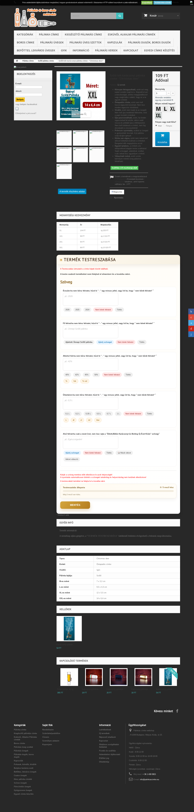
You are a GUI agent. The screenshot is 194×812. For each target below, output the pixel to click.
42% (77, 375)
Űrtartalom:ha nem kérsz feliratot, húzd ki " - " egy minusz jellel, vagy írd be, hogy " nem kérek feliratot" (109, 395)
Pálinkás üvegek (52, 42)
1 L (118, 414)
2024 (87, 310)
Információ (81, 50)
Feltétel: (113, 85)
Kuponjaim (47, 744)
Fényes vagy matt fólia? (166, 122)
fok (75, 381)
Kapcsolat (130, 50)
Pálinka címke (49, 34)
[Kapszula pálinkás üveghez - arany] (143, 677)
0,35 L (88, 414)
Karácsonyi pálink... (65, 644)
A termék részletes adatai (72, 191)
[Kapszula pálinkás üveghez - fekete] (119, 677)
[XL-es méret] (173, 109)
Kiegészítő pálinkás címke (83, 34)
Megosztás (117, 192)
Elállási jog (104, 758)
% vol (84, 381)
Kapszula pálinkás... (91, 689)
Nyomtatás (118, 198)
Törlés (119, 310)
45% (86, 375)
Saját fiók (47, 725)
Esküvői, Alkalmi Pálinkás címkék (131, 34)
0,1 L (67, 414)
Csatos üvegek (20, 775)
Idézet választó (71, 459)
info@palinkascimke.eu (149, 779)
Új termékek (104, 733)
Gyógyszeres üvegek (23, 790)
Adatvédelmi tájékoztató (109, 754)
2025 (77, 310)
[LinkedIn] (191, 334)
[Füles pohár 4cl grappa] (69, 677)
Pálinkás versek (106, 50)
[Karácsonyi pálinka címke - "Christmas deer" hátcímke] (69, 628)
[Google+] (191, 317)
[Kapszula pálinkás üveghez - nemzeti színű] (94, 677)
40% (67, 375)
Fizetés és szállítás (107, 751)
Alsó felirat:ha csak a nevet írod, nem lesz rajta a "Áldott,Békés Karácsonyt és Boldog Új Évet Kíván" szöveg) (111, 434)
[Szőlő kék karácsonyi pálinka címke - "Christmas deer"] (64, 138)
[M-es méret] (159, 109)
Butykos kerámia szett (23, 768)
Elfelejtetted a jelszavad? (25, 113)
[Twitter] (191, 323)
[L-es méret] (166, 109)
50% (96, 375)
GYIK (64, 50)
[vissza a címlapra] (17, 61)
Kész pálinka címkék (23, 779)
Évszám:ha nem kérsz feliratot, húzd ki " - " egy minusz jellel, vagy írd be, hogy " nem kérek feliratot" (108, 291)
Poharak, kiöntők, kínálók (25, 764)
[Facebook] (16, 108)
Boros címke (25, 42)
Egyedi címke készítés (159, 50)
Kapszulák (114, 42)
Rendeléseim (48, 730)
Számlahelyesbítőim (51, 733)
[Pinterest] (191, 328)
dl (73, 420)
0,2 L (78, 414)
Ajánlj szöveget (105, 342)
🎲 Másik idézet (124, 453)
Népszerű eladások (107, 737)
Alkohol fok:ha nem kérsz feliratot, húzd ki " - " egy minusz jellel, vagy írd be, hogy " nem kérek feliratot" (110, 356)
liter (97, 420)
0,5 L (99, 414)
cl (81, 420)
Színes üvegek (20, 783)
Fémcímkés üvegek (22, 787)
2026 (67, 310)
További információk (162, 3)
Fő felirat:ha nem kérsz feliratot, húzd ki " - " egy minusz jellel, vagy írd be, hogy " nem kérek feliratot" (108, 323)
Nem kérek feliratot (103, 310)
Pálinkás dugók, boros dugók (149, 42)
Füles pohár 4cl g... (66, 689)
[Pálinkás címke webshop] (40, 17)
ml (89, 420)
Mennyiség (160, 89)
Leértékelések (105, 730)
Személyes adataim (50, 741)
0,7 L (109, 414)
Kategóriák (25, 34)
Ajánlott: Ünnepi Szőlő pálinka (78, 342)
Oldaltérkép (104, 762)
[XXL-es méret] (159, 116)
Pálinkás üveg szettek (85, 42)
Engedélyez (147, 3)
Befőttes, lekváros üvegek (36, 50)
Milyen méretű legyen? (165, 104)
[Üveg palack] (33, 67)
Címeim (45, 737)
